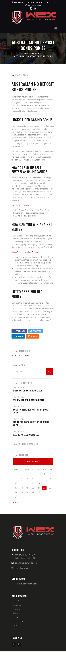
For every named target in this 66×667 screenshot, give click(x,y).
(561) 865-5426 (33, 5)
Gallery (16, 625)
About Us (17, 605)
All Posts (36, 53)
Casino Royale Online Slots (27, 434)
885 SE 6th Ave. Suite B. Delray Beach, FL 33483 (34, 2)
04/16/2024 (21, 74)
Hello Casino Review (20, 205)
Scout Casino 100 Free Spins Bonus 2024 (31, 411)
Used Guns (17, 601)
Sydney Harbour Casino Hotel (28, 400)
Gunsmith (17, 609)
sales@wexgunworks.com (26, 562)
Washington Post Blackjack (27, 390)
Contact (16, 617)
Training (16, 613)
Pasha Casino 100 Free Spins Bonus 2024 (31, 424)
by (13, 74)
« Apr (15, 502)
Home (26, 53)
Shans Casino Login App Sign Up (25, 252)
